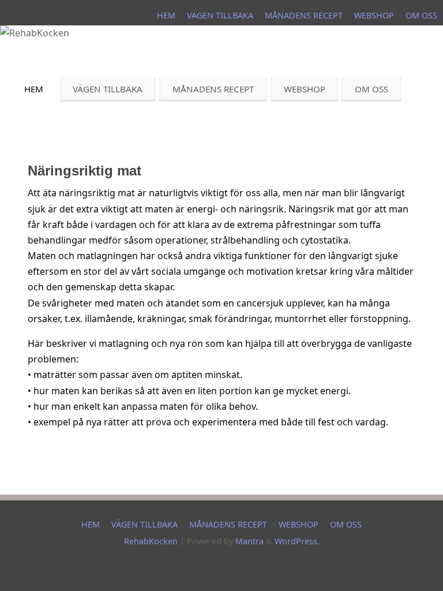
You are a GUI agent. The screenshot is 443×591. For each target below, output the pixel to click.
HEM (166, 15)
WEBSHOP (374, 15)
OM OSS (421, 15)
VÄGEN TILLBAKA (220, 15)
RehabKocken (151, 541)
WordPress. (297, 541)
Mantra (249, 541)
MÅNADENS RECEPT (304, 15)
